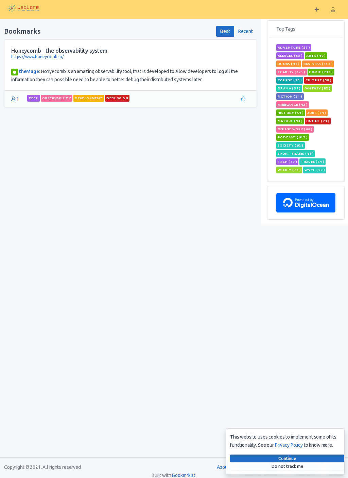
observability (56, 98)
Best (225, 31)
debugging (117, 98)
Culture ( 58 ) (319, 80)
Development (89, 98)
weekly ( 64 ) (289, 170)
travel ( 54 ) (312, 162)
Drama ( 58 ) (289, 88)
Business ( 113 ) (318, 64)
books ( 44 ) (289, 64)
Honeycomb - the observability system (59, 51)
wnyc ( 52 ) (314, 170)
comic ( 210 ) (321, 72)
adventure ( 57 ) (294, 47)
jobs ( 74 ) (316, 113)
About (223, 467)
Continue (287, 458)
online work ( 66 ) (295, 129)
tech (34, 98)
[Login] (333, 9)
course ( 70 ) (290, 80)
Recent (245, 31)
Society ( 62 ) (290, 145)
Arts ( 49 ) (316, 55)
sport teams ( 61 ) (296, 153)
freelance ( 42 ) (293, 104)
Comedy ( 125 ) (292, 72)
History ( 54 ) (291, 113)
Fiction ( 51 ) (290, 96)
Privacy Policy (289, 445)
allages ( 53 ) (290, 55)
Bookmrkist (183, 475)
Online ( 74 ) (317, 121)
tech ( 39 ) (287, 162)
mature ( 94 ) (290, 121)
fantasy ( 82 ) (317, 88)
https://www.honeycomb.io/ (37, 56)
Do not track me (287, 466)
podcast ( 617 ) (293, 137)
